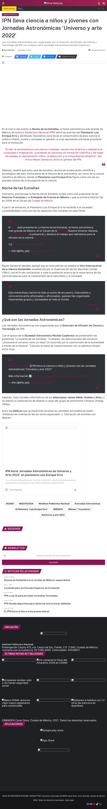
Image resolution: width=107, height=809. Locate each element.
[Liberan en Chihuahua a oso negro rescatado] (88, 688)
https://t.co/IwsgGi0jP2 (46, 376)
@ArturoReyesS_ (18, 234)
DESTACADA (26, 503)
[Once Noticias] (53, 3)
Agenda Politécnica (10, 14)
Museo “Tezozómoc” (80, 509)
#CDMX (62, 230)
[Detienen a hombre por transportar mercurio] (88, 708)
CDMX (10, 503)
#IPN (14, 227)
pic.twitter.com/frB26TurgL (29, 244)
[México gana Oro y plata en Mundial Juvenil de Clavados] (88, 668)
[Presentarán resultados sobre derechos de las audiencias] (19, 668)
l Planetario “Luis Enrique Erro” (32, 509)
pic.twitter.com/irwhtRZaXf (76, 376)
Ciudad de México (42, 200)
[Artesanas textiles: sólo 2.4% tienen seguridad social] (19, 688)
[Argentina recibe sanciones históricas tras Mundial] (53, 708)
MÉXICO (59, 509)
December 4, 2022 (41, 251)
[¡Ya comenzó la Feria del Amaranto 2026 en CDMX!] (53, 668)
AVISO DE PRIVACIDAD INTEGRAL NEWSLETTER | (22, 796)
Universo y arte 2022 (54, 515)
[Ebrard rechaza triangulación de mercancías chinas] (53, 688)
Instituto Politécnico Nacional (54, 503)
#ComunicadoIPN (18, 365)
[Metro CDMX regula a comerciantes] (19, 708)
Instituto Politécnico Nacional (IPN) (34, 132)
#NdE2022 (40, 237)
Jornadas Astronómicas (88, 503)
